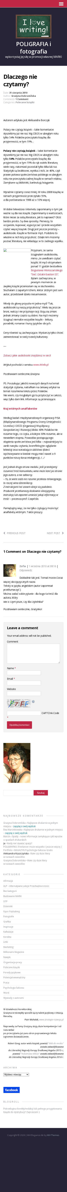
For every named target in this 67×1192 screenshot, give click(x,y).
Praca (6, 982)
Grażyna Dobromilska (23, 95)
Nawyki (7, 957)
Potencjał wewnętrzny (14, 977)
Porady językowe (12, 972)
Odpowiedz (25, 570)
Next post (53, 533)
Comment (12, 641)
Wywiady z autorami (13, 997)
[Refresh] (33, 701)
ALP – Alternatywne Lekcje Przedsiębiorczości (26, 886)
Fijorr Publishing (11, 911)
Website (11, 689)
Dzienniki (8, 906)
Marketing (8, 947)
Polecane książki (25, 102)
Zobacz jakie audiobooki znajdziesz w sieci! (27, 355)
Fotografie (8, 916)
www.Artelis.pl (41, 364)
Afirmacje (8, 880)
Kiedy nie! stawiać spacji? (19, 843)
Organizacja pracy (12, 962)
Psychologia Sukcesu (13, 987)
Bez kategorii (10, 891)
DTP (5, 901)
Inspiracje (8, 926)
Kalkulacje (8, 931)
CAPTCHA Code (50, 713)
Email (10, 678)
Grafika (7, 921)
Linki (5, 941)
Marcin (6, 836)
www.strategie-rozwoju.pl (51, 1019)
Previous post (16, 533)
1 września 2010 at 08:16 (42, 566)
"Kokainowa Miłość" (30, 1053)
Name (10, 668)
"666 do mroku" (56, 1043)
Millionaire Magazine (13, 952)
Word (6, 992)
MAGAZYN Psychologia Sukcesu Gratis (33, 850)
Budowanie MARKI (12, 896)
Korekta (7, 936)
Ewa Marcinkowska (12, 829)
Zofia (22, 566)
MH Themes (53, 1135)
